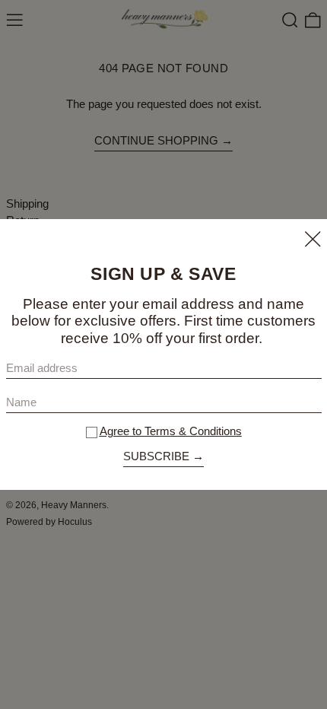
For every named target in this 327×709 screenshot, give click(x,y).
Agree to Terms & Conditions (171, 430)
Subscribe (156, 456)
